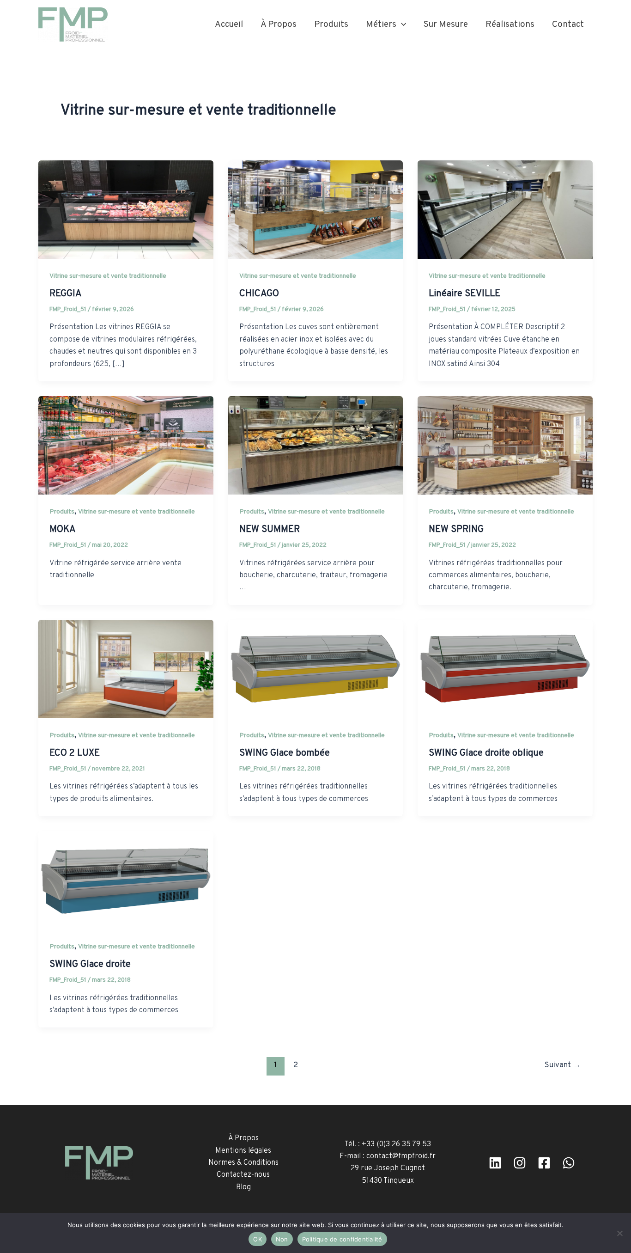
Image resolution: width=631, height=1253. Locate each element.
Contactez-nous (243, 1175)
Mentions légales (243, 1150)
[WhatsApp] (568, 1162)
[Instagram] (519, 1162)
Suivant (563, 1065)
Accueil (229, 24)
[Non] (619, 1233)
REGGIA (65, 294)
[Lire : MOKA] (125, 445)
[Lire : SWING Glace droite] (125, 880)
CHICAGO (259, 294)
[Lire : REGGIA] (125, 209)
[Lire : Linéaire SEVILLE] (505, 209)
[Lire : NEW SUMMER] (315, 445)
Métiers (381, 24)
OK (257, 1239)
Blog (243, 1187)
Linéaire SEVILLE (464, 294)
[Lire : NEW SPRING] (505, 445)
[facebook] (544, 1162)
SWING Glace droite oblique (486, 753)
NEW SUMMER (269, 530)
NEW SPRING (456, 530)
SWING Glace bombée (284, 753)
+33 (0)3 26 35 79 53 (396, 1144)
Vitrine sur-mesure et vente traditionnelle (107, 276)
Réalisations (509, 24)
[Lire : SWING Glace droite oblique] (505, 668)
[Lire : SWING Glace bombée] (315, 668)
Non (282, 1239)
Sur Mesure (446, 24)
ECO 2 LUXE (74, 753)
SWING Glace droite (90, 965)
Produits (331, 24)
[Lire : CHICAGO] (315, 209)
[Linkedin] (495, 1162)
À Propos (279, 24)
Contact (568, 24)
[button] (401, 24)
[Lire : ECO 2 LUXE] (125, 668)
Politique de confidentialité (342, 1239)
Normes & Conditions (243, 1162)
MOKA (62, 530)
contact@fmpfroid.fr (401, 1156)
